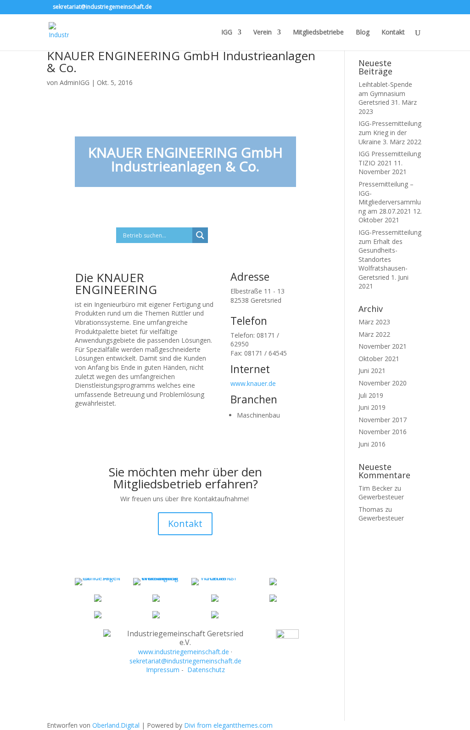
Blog (362, 32)
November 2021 (382, 346)
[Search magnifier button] (200, 235)
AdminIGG (75, 82)
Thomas (370, 509)
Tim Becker (375, 488)
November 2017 (382, 419)
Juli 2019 (370, 395)
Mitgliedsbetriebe (318, 32)
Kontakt (393, 32)
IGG (226, 32)
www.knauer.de (253, 383)
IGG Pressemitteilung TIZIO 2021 (389, 158)
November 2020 (382, 383)
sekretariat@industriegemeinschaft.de (185, 660)
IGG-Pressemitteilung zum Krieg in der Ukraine (389, 132)
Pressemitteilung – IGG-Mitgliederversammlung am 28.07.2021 (389, 197)
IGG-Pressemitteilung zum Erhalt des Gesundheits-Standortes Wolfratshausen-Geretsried (389, 255)
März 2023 (374, 321)
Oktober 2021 (378, 358)
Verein (262, 32)
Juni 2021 (372, 370)
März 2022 (374, 334)
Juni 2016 (372, 444)
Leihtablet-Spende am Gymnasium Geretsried (385, 93)
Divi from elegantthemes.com (228, 725)
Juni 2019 (372, 407)
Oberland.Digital (116, 725)
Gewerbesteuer (381, 496)
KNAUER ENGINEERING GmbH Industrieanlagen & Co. (181, 61)
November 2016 (382, 431)
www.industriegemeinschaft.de (183, 651)
